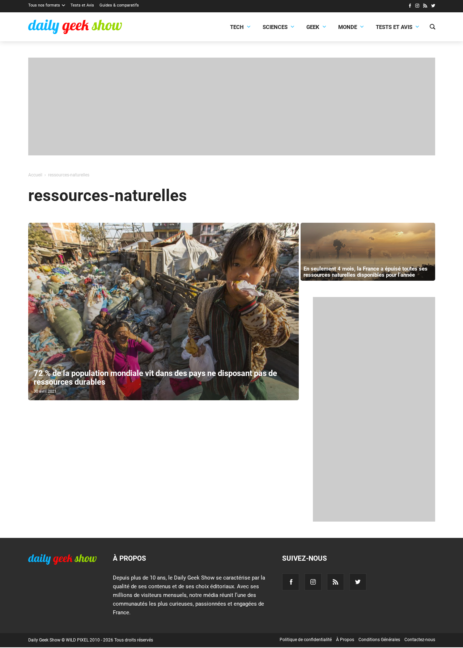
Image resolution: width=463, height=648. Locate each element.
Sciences (275, 27)
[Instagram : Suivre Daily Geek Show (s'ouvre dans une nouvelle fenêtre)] (417, 6)
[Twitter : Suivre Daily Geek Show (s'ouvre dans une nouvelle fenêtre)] (433, 6)
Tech (237, 27)
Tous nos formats (44, 5)
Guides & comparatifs (119, 5)
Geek (312, 27)
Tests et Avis (82, 5)
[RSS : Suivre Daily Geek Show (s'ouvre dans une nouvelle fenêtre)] (425, 6)
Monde (347, 27)
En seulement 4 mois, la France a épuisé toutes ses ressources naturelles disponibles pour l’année (365, 272)
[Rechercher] (432, 27)
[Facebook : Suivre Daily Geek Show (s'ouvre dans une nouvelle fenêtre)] (409, 6)
